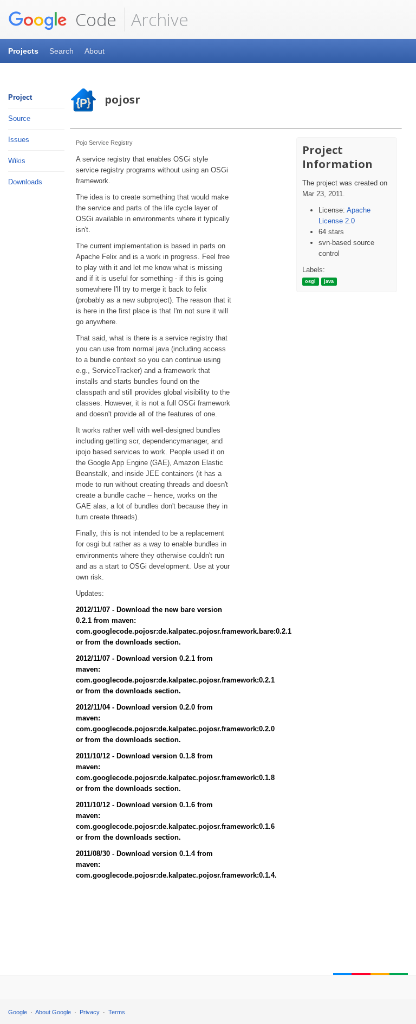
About (94, 51)
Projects (23, 51)
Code (93, 19)
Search (61, 51)
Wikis (16, 161)
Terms (116, 1012)
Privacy (90, 1012)
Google (17, 1012)
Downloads (25, 182)
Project (20, 97)
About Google (53, 1012)
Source (19, 118)
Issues (18, 140)
